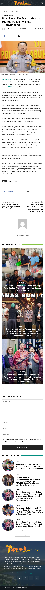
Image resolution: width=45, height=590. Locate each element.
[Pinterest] (25, 578)
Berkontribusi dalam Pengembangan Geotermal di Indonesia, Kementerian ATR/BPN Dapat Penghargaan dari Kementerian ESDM (22, 332)
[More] (28, 36)
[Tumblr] (31, 578)
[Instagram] (14, 578)
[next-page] (7, 388)
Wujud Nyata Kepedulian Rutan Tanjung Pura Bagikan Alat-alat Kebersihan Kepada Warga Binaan (22, 288)
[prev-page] (3, 388)
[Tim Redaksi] (4, 29)
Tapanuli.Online (7, 79)
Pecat (10, 181)
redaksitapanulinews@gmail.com (27, 573)
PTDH (10, 87)
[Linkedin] (19, 578)
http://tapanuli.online (22, 235)
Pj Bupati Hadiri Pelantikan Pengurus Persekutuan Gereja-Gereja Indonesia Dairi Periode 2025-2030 (35, 208)
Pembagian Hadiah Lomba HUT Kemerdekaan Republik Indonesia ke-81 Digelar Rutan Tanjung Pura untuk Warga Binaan (29, 511)
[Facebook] (8, 578)
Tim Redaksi (12, 29)
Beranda (5, 11)
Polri (15, 181)
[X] (37, 578)
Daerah (22, 282)
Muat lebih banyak (21, 535)
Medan (22, 371)
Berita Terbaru (13, 11)
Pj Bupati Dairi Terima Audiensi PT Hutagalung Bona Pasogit (11, 206)
